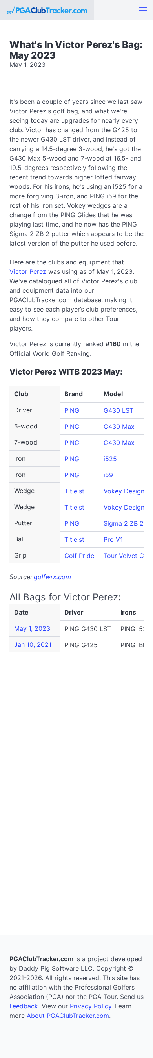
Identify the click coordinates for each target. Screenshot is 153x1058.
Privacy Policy (90, 1006)
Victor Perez (27, 271)
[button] (143, 10)
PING (71, 410)
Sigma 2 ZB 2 (124, 523)
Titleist (74, 491)
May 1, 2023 (32, 628)
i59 (108, 475)
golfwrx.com (52, 577)
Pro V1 (113, 539)
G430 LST (118, 410)
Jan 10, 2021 (32, 644)
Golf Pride (79, 555)
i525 (110, 459)
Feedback (23, 1006)
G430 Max (119, 426)
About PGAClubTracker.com (68, 1015)
